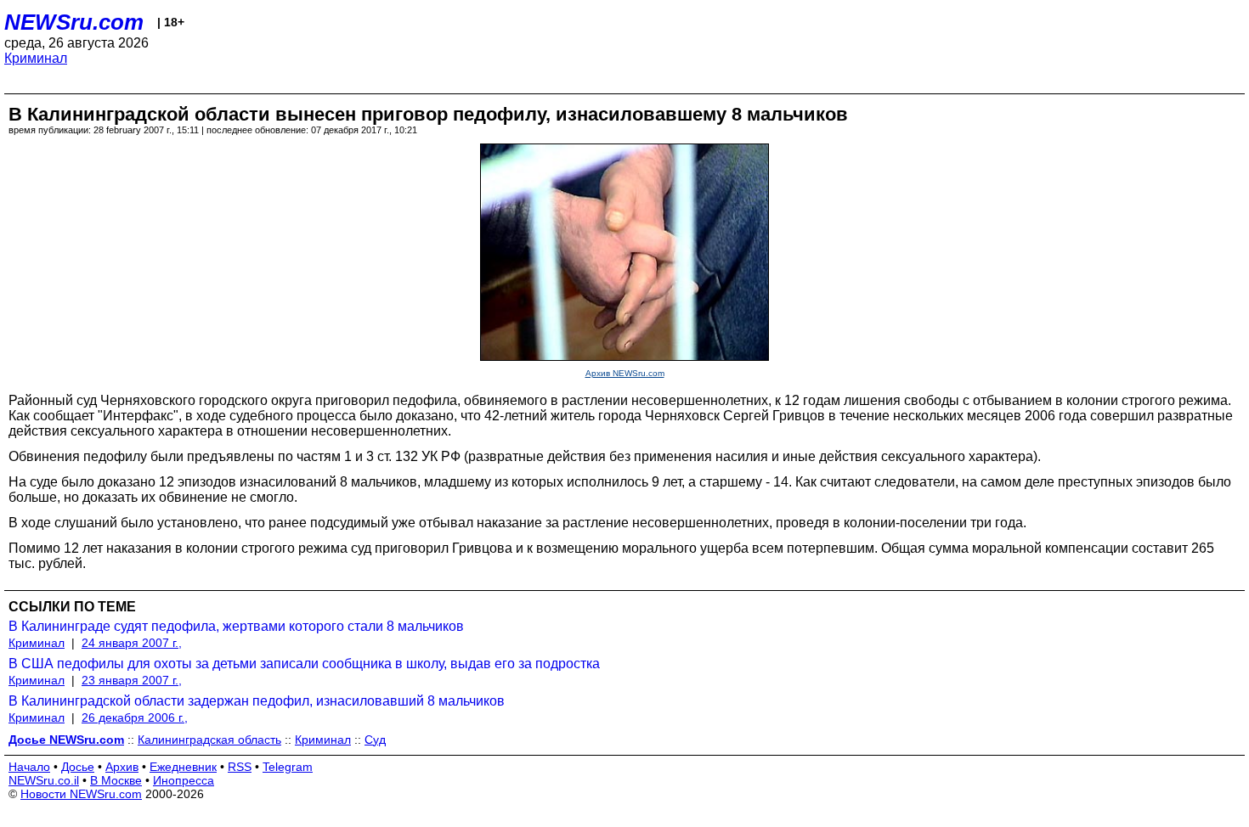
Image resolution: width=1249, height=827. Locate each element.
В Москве (116, 780)
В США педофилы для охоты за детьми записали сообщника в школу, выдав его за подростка (304, 663)
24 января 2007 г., (132, 643)
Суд (375, 739)
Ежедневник (183, 767)
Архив (121, 767)
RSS (239, 767)
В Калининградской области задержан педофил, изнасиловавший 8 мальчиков (256, 701)
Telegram (288, 767)
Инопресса (183, 780)
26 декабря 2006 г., (135, 717)
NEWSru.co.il (43, 780)
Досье (77, 767)
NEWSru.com (74, 22)
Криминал (35, 58)
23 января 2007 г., (132, 680)
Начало (29, 767)
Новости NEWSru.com (81, 794)
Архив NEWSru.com (624, 373)
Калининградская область (209, 739)
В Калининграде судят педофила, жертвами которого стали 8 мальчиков (236, 626)
